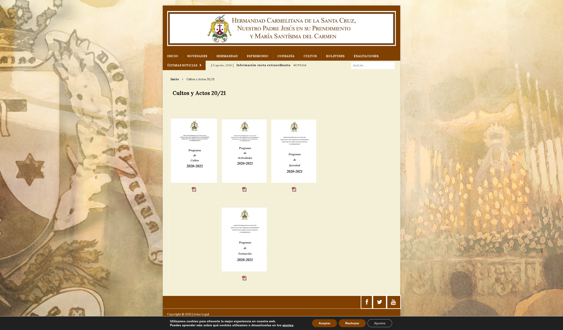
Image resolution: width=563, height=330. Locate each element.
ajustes (287, 325)
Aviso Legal (201, 314)
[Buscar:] (373, 65)
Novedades (197, 56)
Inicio (172, 56)
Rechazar (352, 323)
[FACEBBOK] (367, 302)
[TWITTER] (380, 302)
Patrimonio (257, 56)
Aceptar (324, 323)
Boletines (335, 56)
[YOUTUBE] (393, 302)
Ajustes (380, 323)
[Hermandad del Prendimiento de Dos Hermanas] (281, 28)
